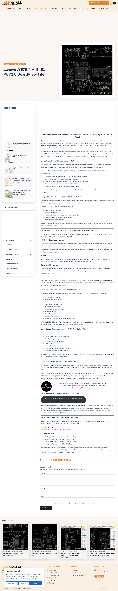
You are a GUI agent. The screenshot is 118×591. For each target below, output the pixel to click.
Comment (44, 473)
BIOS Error (18, 240)
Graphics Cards (18, 249)
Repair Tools (18, 273)
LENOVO (23, 64)
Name (42, 489)
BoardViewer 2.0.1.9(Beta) (76, 280)
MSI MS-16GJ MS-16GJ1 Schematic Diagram (20, 156)
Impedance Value (18, 254)
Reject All (24, 583)
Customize (11, 583)
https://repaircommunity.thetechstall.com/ (57, 430)
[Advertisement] (59, 26)
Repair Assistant (78, 386)
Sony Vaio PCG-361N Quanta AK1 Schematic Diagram (21, 144)
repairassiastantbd (75, 388)
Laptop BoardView (11, 64)
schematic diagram (48, 244)
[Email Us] (95, 570)
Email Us (99, 570)
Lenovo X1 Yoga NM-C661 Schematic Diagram (21, 168)
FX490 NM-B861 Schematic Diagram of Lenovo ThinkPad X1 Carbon (22, 180)
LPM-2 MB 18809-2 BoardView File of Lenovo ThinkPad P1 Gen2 (102, 554)
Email (42, 496)
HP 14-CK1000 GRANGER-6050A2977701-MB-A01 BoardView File (70, 555)
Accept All (36, 583)
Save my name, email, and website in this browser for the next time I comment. (68, 504)
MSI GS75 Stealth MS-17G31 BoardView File (13, 554)
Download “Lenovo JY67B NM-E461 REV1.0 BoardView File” (63, 400)
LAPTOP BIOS (18, 259)
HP (62, 551)
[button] (111, 3)
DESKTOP (18, 245)
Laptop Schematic (18, 268)
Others (19, 551)
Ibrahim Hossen (110, 589)
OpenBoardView (58, 280)
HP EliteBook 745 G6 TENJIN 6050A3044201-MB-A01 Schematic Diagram (21, 192)
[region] (24, 577)
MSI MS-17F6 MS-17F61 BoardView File (44, 554)
